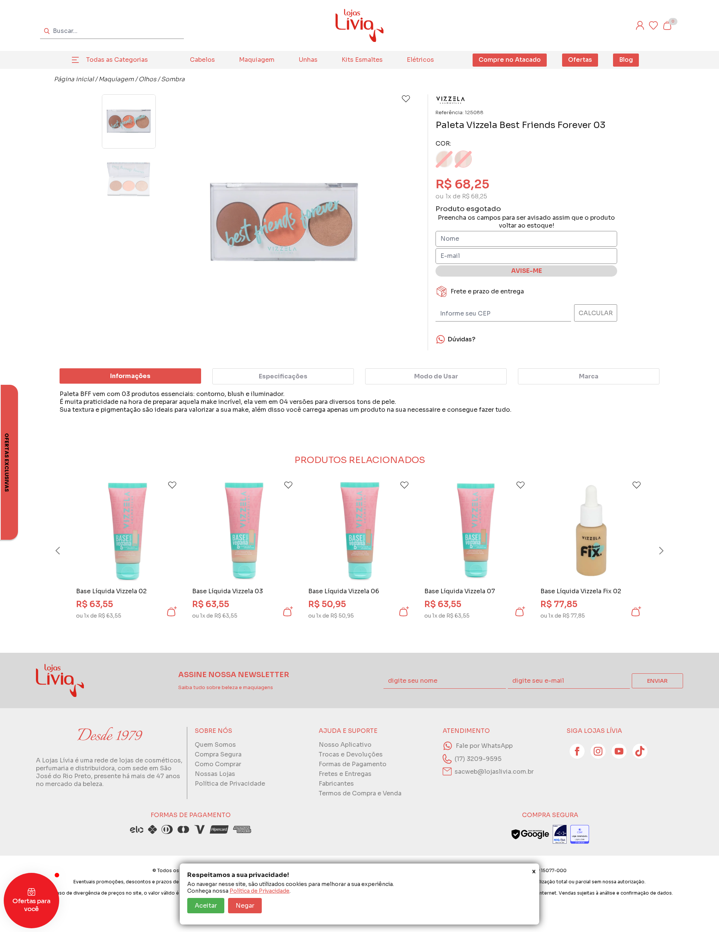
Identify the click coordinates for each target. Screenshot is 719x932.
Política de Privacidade (259, 890)
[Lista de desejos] (653, 25)
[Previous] (64, 550)
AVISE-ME (526, 271)
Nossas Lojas (215, 774)
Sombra (173, 79)
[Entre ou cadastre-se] (640, 25)
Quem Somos (215, 745)
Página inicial (74, 79)
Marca (588, 376)
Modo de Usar (436, 376)
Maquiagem (256, 60)
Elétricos (420, 60)
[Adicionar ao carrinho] (171, 611)
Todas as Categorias (117, 60)
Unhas (308, 60)
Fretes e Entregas (345, 774)
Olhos (147, 79)
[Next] (654, 550)
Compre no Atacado (510, 60)
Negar (245, 906)
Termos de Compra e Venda (360, 793)
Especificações (283, 376)
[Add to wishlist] (405, 98)
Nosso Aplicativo (345, 745)
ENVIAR (657, 680)
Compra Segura (218, 754)
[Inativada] (560, 834)
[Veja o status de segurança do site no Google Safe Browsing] (530, 834)
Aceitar (206, 906)
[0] (666, 25)
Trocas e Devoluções (351, 754)
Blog (626, 60)
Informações (130, 376)
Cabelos (202, 60)
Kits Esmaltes (362, 60)
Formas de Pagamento (352, 764)
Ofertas (580, 60)
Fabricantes (336, 784)
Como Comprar (218, 764)
